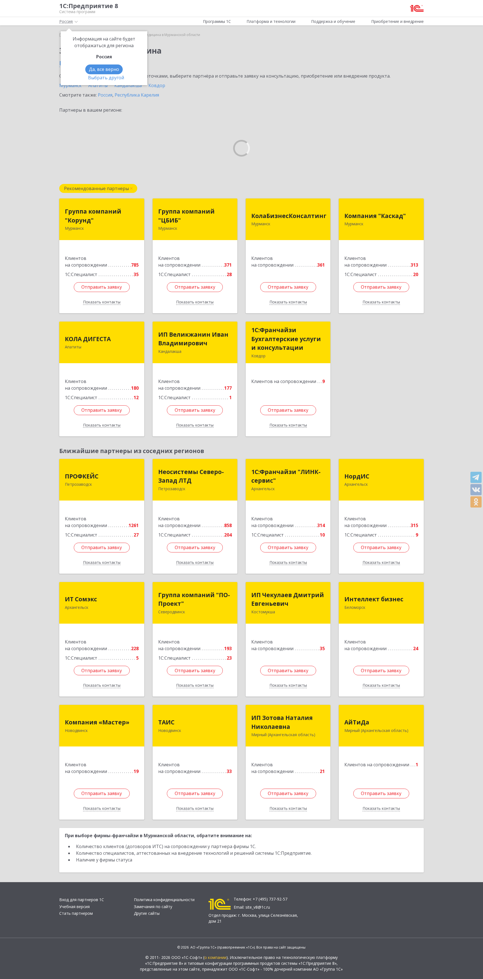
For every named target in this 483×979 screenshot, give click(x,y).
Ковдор (156, 85)
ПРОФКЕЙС (81, 476)
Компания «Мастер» (97, 722)
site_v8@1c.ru (257, 907)
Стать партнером (76, 913)
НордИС (356, 476)
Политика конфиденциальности (164, 899)
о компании (215, 957)
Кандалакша (128, 85)
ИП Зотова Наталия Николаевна (282, 722)
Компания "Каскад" (375, 216)
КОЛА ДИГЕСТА (88, 339)
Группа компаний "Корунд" (93, 215)
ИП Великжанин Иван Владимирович (193, 339)
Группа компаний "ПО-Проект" (194, 599)
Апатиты (98, 85)
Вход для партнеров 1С (81, 899)
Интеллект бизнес (373, 599)
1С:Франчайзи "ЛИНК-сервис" (286, 476)
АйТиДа (356, 722)
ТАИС (166, 722)
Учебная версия (74, 906)
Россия (105, 95)
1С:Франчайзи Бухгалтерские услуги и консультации (286, 338)
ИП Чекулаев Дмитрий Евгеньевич (287, 599)
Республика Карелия (137, 95)
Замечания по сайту (153, 906)
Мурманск (70, 85)
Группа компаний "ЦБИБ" (186, 215)
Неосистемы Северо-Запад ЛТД (191, 476)
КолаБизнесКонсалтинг (288, 216)
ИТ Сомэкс (81, 599)
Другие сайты (147, 913)
